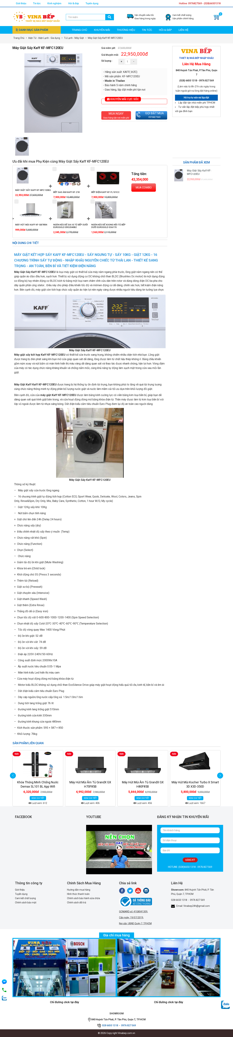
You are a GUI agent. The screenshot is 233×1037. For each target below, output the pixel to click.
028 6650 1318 (179, 900)
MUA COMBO (144, 187)
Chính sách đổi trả (76, 902)
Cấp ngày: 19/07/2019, (131, 917)
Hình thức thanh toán (78, 894)
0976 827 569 (197, 900)
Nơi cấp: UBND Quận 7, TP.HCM (135, 923)
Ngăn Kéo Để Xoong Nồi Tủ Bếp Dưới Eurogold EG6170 (108, 225)
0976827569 (154, 117)
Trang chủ (79, 29)
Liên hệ (183, 29)
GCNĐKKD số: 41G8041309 (133, 911)
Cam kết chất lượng (25, 898)
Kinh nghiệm (54, 3)
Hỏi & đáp (73, 3)
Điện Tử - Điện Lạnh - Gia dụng (44, 38)
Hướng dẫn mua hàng (78, 889)
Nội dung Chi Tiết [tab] (25, 243)
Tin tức (37, 3)
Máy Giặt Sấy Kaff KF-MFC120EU (33, 190)
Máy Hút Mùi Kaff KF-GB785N (31, 224)
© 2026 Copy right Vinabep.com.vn (116, 1033)
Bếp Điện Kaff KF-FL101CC (105, 192)
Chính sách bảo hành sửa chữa (83, 898)
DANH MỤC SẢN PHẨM (33, 29)
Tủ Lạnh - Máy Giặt (74, 38)
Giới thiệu (21, 3)
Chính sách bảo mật (25, 902)
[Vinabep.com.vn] (36, 16)
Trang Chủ (18, 38)
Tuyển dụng (92, 3)
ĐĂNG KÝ (190, 860)
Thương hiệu (126, 29)
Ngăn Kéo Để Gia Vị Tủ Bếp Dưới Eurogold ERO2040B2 (70, 225)
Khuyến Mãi (102, 29)
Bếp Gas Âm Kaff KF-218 (66, 192)
